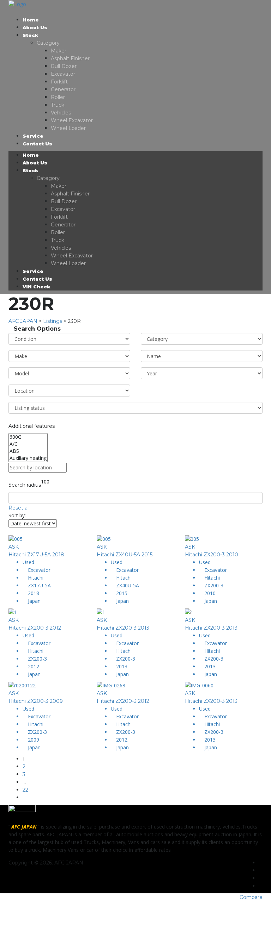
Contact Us (37, 143)
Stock (30, 35)
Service (33, 136)
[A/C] (28, 444)
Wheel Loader (68, 128)
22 (25, 790)
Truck (57, 105)
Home (31, 20)
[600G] (28, 437)
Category (48, 43)
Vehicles (61, 113)
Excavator (63, 74)
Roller (58, 97)
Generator (63, 89)
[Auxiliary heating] (28, 458)
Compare (251, 897)
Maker (58, 51)
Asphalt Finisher (70, 58)
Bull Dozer (64, 66)
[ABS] (28, 451)
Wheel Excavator (72, 120)
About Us (35, 27)
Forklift (59, 82)
